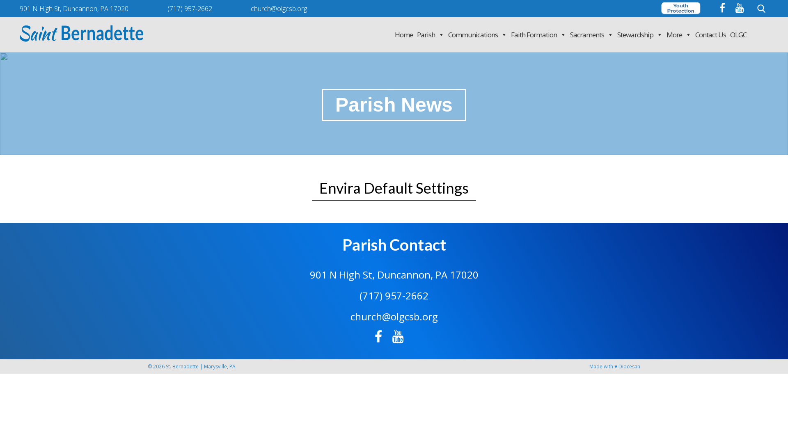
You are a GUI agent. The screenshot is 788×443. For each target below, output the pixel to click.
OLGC (738, 34)
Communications (473, 34)
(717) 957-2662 (394, 295)
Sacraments (587, 34)
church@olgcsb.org (394, 316)
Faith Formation (534, 34)
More (674, 34)
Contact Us (710, 34)
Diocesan (629, 366)
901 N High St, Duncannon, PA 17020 (394, 274)
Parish (426, 34)
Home (404, 34)
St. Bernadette (182, 366)
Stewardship (635, 34)
